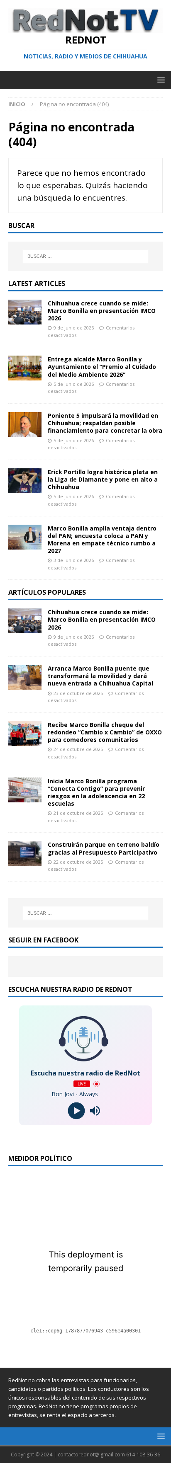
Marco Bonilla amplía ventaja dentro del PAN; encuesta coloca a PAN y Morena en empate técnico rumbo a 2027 (102, 539)
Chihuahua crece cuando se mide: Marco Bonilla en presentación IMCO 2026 (102, 310)
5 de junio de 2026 (74, 384)
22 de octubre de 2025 (78, 862)
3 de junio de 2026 (74, 560)
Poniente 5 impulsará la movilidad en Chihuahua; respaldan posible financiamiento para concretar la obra (105, 423)
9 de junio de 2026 (74, 328)
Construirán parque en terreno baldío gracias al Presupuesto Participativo (103, 848)
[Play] (76, 1110)
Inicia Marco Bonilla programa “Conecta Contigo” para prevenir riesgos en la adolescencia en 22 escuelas (96, 792)
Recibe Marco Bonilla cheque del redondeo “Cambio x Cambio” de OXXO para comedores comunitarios (105, 732)
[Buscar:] (85, 256)
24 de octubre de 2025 (78, 749)
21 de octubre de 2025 (78, 813)
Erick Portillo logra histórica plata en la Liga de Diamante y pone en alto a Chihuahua (103, 479)
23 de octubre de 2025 (78, 693)
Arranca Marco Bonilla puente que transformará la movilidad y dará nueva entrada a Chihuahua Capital (100, 675)
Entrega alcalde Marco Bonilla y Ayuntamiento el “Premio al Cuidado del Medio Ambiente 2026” (102, 366)
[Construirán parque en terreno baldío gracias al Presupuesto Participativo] (25, 853)
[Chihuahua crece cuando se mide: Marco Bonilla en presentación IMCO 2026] (25, 312)
